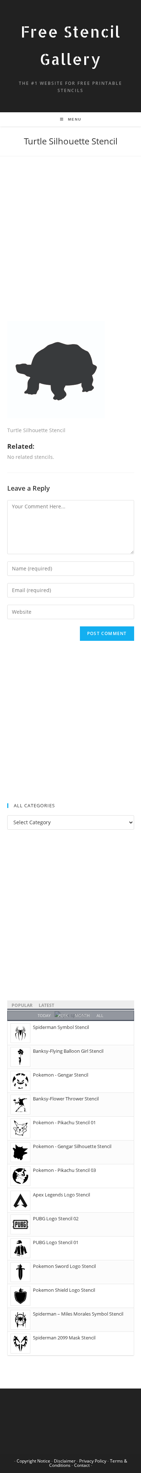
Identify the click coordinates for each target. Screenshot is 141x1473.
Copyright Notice (33, 1461)
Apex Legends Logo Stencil (61, 1194)
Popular (22, 1005)
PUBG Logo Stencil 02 (55, 1218)
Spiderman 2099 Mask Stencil (64, 1337)
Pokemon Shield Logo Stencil (64, 1290)
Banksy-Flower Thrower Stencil (66, 1098)
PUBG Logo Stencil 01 (55, 1242)
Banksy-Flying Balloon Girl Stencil (68, 1051)
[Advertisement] (70, 247)
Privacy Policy (92, 1461)
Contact (82, 1465)
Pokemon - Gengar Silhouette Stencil (72, 1146)
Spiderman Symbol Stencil (61, 1027)
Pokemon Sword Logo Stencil (64, 1266)
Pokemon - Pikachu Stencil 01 (64, 1122)
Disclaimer (65, 1461)
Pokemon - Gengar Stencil (60, 1075)
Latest (46, 1005)
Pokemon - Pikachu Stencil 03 (64, 1170)
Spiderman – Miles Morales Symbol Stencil (78, 1314)
